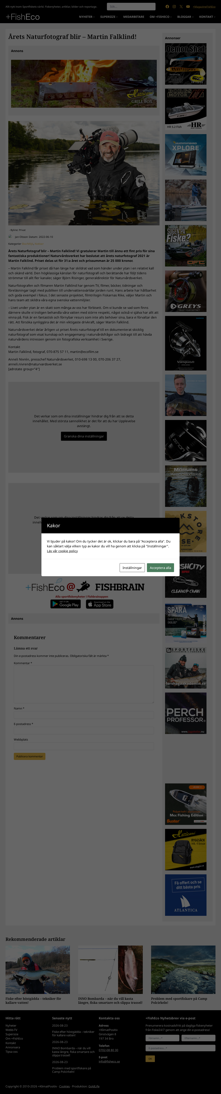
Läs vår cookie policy (62, 551)
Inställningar (132, 567)
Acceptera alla (160, 567)
